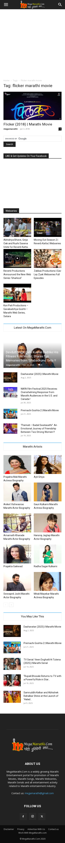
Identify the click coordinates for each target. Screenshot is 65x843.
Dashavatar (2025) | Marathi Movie (39, 374)
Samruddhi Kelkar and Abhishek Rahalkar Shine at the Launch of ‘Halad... (41, 696)
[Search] (60, 4)
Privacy (20, 829)
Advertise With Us (36, 829)
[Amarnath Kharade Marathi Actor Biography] (17, 523)
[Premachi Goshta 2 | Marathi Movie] (10, 414)
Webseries (11, 210)
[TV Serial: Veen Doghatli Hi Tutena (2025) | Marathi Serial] (12, 664)
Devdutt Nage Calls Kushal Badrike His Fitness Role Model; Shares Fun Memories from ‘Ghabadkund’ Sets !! (32, 356)
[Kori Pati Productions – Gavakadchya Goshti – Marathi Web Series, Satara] (17, 293)
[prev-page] (5, 605)
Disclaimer (9, 829)
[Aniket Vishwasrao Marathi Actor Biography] (17, 492)
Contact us (53, 829)
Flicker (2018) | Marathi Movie (27, 124)
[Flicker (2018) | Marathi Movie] (32, 106)
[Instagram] (32, 816)
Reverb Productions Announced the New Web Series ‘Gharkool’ (17, 274)
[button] (5, 4)
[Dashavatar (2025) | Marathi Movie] (10, 377)
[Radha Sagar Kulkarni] (48, 554)
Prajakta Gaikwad (13, 566)
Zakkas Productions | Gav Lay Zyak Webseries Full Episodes (47, 274)
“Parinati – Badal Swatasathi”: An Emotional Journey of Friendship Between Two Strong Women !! (39, 428)
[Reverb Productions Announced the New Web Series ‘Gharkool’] (17, 258)
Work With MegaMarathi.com (32, 832)
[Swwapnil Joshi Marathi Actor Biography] (17, 581)
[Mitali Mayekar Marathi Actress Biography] (48, 581)
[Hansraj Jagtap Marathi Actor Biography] (48, 523)
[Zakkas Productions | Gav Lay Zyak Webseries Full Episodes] (48, 258)
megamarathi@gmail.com (39, 793)
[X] (41, 816)
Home (6, 80)
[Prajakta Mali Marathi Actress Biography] (17, 464)
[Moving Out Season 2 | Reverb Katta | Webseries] (48, 227)
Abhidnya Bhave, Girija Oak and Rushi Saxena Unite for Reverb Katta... (16, 243)
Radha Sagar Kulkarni (45, 566)
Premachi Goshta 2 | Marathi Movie (40, 410)
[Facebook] (23, 816)
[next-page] (11, 605)
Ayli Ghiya (39, 476)
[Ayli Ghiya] (48, 464)
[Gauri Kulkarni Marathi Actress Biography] (48, 492)
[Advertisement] (32, 43)
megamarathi (10, 129)
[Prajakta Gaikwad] (17, 554)
